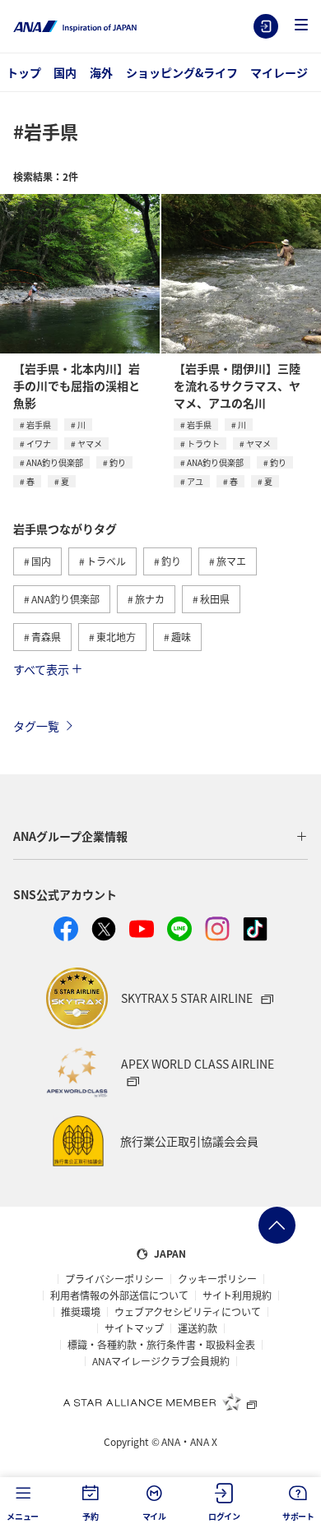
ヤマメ (89, 443)
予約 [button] (90, 1516)
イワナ (38, 443)
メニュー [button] (23, 1516)
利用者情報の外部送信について (119, 1295)
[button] (301, 26)
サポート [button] (298, 1516)
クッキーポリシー (217, 1279)
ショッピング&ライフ (182, 72)
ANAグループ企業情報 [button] (70, 836)
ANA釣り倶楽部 (54, 462)
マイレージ (279, 72)
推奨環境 (80, 1312)
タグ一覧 (36, 726)
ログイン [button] (224, 1516)
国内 (65, 72)
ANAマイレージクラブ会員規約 (161, 1361)
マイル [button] (154, 1516)
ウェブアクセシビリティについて (187, 1312)
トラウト (203, 443)
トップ (24, 72)
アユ (195, 481)
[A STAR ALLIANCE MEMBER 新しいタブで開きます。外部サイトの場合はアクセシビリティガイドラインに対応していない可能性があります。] (160, 1401)
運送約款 (197, 1328)
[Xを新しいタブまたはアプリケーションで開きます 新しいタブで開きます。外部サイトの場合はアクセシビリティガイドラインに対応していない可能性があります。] (103, 929)
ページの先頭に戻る (276, 1225)
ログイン (266, 26)
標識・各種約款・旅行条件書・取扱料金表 (161, 1345)
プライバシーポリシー (114, 1279)
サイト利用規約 (237, 1295)
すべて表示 (41, 669)
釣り (117, 462)
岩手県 (38, 424)
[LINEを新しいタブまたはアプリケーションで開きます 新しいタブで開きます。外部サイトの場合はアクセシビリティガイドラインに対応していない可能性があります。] (179, 929)
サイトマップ (134, 1328)
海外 (101, 72)
